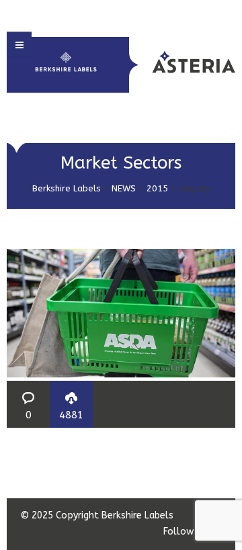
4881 (71, 415)
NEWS (124, 188)
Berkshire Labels (66, 188)
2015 (157, 188)
